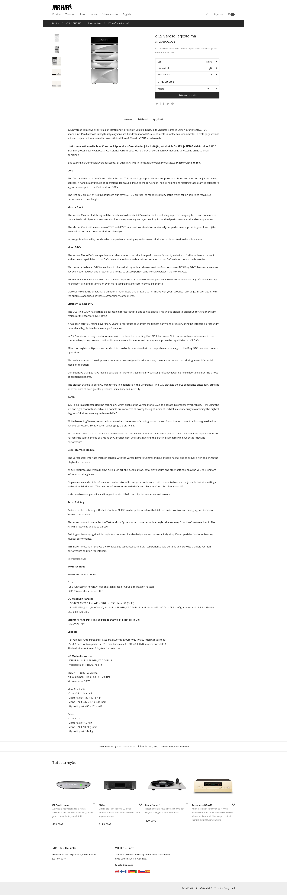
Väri (159, 61)
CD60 (102, 805)
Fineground (229, 888)
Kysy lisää (158, 119)
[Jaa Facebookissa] (163, 103)
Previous (69, 61)
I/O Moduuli (163, 68)
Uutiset (94, 14)
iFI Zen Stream (60, 805)
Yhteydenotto (110, 14)
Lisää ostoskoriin (187, 95)
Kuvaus (128, 119)
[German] (132, 871)
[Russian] (142, 871)
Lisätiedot (142, 119)
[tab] (128, 119)
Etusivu (56, 14)
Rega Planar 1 (152, 805)
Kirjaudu (218, 14)
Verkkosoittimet (182, 746)
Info (82, 14)
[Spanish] (147, 871)
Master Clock (164, 74)
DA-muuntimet (94, 23)
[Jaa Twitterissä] (168, 103)
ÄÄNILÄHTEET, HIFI (73, 23)
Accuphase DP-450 (202, 805)
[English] (117, 871)
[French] (127, 871)
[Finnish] (122, 871)
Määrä (161, 88)
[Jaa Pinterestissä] (172, 103)
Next (140, 61)
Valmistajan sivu (77, 558)
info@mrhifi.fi (205, 888)
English (127, 14)
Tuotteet (70, 14)
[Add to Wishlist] (158, 104)
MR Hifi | (194, 888)
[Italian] (137, 871)
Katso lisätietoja (59, 824)
